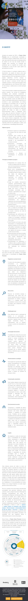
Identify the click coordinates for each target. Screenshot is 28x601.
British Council (10, 507)
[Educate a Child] (15, 584)
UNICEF (24, 504)
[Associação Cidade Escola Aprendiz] (6, 583)
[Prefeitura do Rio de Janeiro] (23, 583)
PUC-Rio (15, 509)
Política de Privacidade (17, 598)
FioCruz (21, 509)
